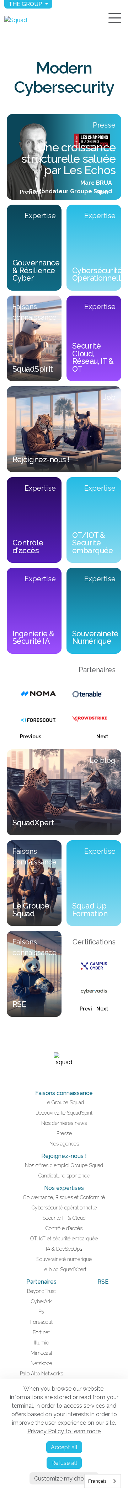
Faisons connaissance (64, 1093)
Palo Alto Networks (41, 1373)
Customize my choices (64, 1478)
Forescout (41, 1322)
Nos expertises (64, 1188)
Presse (64, 1133)
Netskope (41, 1363)
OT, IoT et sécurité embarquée (64, 1238)
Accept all (64, 1447)
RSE (102, 1281)
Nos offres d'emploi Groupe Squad (64, 1165)
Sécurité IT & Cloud (64, 1218)
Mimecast (41, 1353)
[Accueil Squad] (15, 20)
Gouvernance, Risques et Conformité (64, 1197)
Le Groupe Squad (64, 1102)
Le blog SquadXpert (64, 1269)
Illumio (41, 1343)
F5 (41, 1312)
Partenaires (41, 1281)
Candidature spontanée (64, 1176)
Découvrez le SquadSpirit (64, 1113)
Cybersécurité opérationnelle (64, 1208)
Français (97, 1481)
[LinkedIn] (60, 1077)
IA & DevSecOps (64, 1249)
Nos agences (64, 1144)
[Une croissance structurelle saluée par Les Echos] (64, 157)
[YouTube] (68, 1077)
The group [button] (26, 4)
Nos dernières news (64, 1123)
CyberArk (41, 1301)
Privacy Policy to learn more (64, 1431)
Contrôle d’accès (64, 1228)
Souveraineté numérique (64, 1259)
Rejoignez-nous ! (64, 1156)
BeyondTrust (41, 1291)
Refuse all (64, 1463)
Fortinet (41, 1332)
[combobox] (102, 1481)
